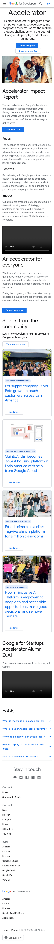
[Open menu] (5, 3)
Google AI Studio (10, 861)
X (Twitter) (7, 829)
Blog (4, 810)
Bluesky (6, 815)
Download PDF (13, 129)
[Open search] (40, 3)
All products (8, 918)
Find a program (27, 45)
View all (6, 880)
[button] (27, 721)
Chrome (6, 851)
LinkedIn (6, 792)
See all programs (14, 310)
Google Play (8, 875)
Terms (5, 930)
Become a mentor (28, 51)
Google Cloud (8, 870)
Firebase (6, 856)
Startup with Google (11, 797)
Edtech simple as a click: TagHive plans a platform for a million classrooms (25, 532)
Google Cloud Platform (13, 913)
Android (6, 847)
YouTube (6, 834)
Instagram (7, 819)
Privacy (14, 930)
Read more (14, 412)
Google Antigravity (11, 866)
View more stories (15, 344)
